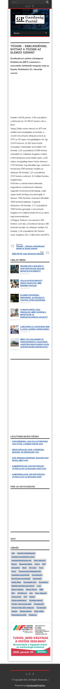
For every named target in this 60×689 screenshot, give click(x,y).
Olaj (31, 593)
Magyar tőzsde (31, 589)
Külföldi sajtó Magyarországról (23, 586)
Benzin (14, 564)
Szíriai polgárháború (19, 600)
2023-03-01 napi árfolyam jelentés (28, 253)
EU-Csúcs (32, 568)
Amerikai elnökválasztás (26, 553)
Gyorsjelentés (37, 575)
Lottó (39, 586)
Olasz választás (41, 593)
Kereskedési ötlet (30, 582)
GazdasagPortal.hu (35, 685)
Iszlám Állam (16, 582)
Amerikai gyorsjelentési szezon (23, 557)
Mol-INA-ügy (22, 593)
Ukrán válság (39, 611)
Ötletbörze (33, 615)
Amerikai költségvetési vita (21, 560)
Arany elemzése (39, 560)
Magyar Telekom (17, 589)
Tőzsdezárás (41, 607)
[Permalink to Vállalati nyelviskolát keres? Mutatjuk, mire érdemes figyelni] (14, 287)
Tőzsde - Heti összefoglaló (21, 604)
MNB (41, 589)
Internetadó (37, 578)
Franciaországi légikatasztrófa (30, 571)
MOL (13, 593)
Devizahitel (16, 568)
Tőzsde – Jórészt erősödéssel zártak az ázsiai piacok (30, 246)
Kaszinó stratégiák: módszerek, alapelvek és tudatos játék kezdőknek (32, 297)
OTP (25, 597)
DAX (43, 564)
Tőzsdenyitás (39, 604)
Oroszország (16, 597)
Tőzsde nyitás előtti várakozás (23, 607)
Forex (41, 568)
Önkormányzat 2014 (19, 615)
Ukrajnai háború (26, 611)
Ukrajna (14, 611)
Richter (32, 597)
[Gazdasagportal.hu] (30, 22)
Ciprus (37, 564)
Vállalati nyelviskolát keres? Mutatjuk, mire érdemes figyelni (31, 283)
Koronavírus (43, 582)
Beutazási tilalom (25, 564)
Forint (14, 571)
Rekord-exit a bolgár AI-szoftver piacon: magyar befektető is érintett (32, 268)
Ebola (24, 568)
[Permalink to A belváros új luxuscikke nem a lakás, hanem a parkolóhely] (14, 333)
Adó (13, 553)
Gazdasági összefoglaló (20, 575)
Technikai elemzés (36, 600)
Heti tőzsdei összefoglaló (21, 578)
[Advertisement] (30, 95)
